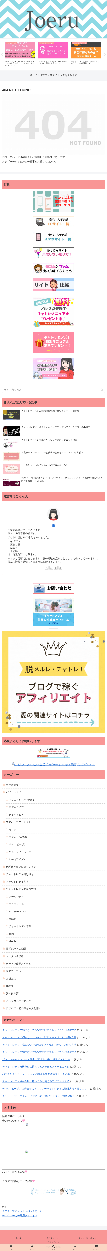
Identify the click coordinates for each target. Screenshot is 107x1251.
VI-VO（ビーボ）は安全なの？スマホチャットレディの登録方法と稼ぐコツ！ (45, 1088)
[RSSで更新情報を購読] (60, 568)
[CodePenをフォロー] (51, 568)
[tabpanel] (20, 54)
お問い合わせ (53, 1242)
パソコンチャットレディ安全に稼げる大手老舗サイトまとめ (36, 1059)
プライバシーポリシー (88, 1238)
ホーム (18, 1238)
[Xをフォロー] (46, 568)
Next (105, 54)
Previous (2, 54)
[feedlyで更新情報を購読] (56, 568)
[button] (101, 389)
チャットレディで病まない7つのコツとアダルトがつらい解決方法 (39, 1030)
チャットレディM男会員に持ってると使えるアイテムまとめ (36, 1066)
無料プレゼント (53, 1238)
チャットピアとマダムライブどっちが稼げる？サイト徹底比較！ (38, 1096)
